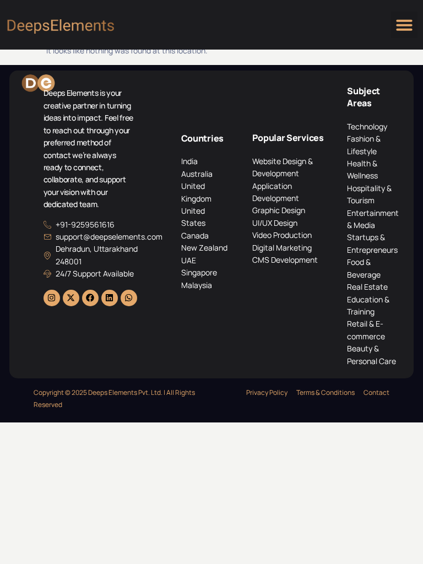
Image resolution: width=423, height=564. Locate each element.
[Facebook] (90, 298)
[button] (404, 25)
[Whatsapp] (129, 298)
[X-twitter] (71, 298)
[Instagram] (52, 298)
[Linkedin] (109, 298)
